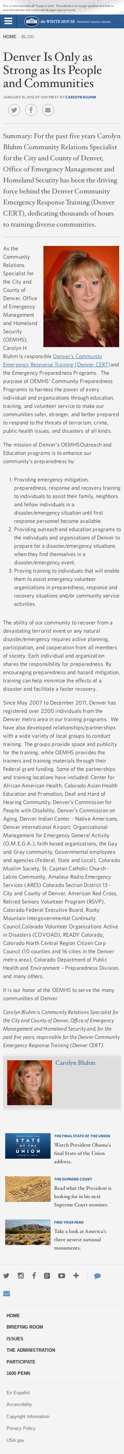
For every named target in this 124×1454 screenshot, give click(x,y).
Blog (27, 36)
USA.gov (15, 1440)
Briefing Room (25, 1327)
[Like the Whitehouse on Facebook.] (34, 1276)
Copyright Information (28, 1416)
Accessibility (19, 1404)
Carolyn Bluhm (80, 97)
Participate (21, 1362)
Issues (15, 1338)
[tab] (8, 21)
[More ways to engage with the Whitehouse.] (76, 1276)
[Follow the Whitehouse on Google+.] (47, 1276)
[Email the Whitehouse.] (6, 1293)
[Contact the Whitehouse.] (94, 1276)
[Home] (67, 25)
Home (10, 36)
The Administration (31, 1350)
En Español (18, 1392)
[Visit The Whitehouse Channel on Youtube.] (61, 1276)
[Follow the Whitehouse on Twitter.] (6, 1276)
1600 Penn (18, 1373)
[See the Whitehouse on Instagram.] (21, 1276)
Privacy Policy (21, 1428)
